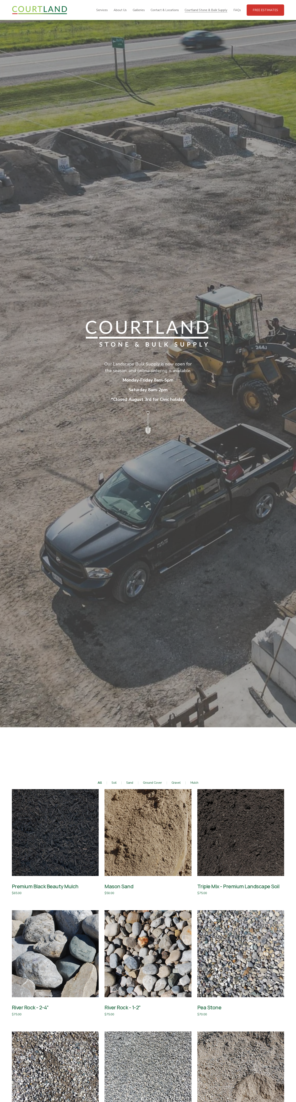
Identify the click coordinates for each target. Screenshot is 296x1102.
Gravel (176, 783)
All (100, 783)
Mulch (194, 783)
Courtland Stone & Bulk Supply (206, 10)
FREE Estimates (265, 10)
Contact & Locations (165, 10)
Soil (114, 783)
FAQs (237, 10)
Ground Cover (152, 783)
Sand (129, 783)
